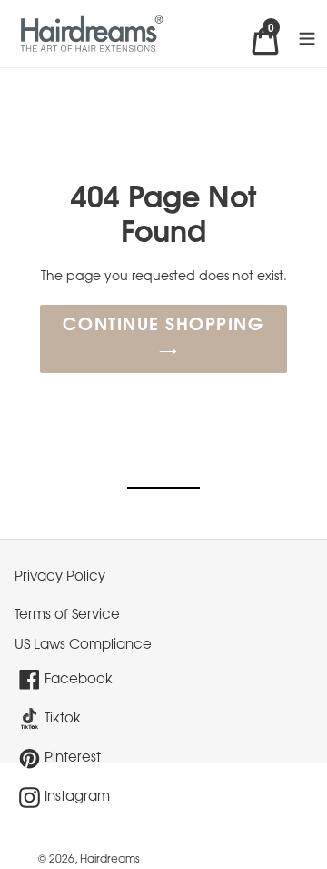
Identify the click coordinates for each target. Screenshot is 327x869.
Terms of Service (67, 615)
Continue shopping (163, 326)
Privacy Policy (60, 577)
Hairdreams (110, 859)
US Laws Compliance (83, 645)
